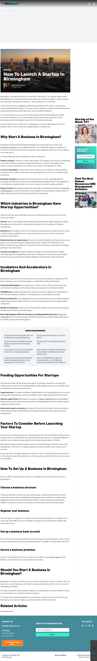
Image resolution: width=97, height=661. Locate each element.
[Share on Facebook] (93, 643)
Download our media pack (12, 643)
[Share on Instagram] (93, 657)
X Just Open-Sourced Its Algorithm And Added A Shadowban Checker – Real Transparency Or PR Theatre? (18, 360)
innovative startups (8, 147)
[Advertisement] (48, 26)
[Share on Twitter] (93, 648)
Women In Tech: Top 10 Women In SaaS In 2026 (51, 342)
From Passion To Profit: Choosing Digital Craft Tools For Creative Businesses (18, 351)
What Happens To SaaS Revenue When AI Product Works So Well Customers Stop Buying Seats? (51, 352)
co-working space (53, 557)
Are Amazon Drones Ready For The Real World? (51, 336)
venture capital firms (47, 399)
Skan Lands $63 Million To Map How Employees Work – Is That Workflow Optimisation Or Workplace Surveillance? (51, 360)
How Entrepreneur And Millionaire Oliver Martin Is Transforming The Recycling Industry (18, 344)
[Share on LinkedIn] (93, 653)
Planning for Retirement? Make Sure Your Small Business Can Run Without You (18, 336)
